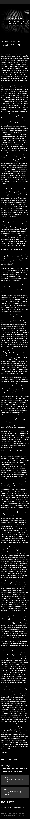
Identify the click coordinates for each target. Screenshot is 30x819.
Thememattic (22, 815)
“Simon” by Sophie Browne (10, 766)
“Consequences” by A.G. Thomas (12, 771)
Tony (24, 49)
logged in (11, 807)
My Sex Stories (15, 18)
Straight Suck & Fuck (19, 755)
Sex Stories (7, 755)
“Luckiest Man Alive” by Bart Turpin (14, 769)
